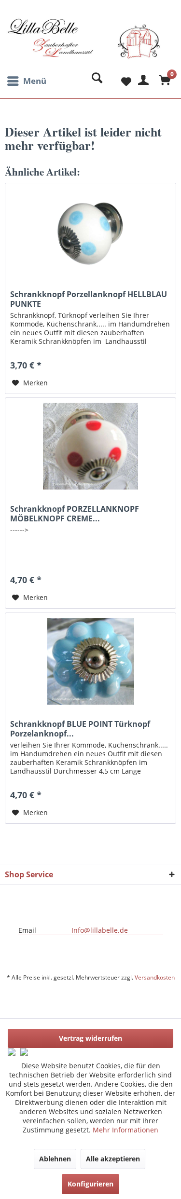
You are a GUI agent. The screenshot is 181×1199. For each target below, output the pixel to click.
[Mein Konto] (142, 81)
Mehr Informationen (125, 1129)
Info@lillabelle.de (99, 930)
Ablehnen (55, 1158)
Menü (34, 80)
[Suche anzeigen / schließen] (94, 81)
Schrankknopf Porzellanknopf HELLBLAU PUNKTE (88, 299)
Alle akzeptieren (113, 1158)
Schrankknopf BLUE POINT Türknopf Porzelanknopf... (80, 728)
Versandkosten (155, 977)
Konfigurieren (90, 1183)
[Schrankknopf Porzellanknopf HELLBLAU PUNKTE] (90, 231)
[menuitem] (25, 81)
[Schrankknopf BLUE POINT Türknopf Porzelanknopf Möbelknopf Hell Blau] (90, 661)
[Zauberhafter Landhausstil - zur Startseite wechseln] (84, 44)
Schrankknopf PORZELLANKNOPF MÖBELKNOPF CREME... (74, 513)
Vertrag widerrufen (90, 1038)
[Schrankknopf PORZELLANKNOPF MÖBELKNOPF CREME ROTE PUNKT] (90, 446)
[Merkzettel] (118, 81)
